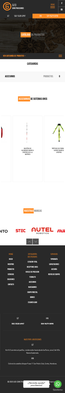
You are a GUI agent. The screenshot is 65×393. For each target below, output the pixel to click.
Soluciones (11, 279)
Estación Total (32, 262)
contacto (11, 284)
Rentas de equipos (54, 274)
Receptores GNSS (32, 267)
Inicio (11, 259)
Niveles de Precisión (32, 272)
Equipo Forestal (32, 292)
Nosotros (11, 264)
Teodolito (32, 277)
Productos (10, 269)
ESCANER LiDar (32, 302)
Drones (32, 297)
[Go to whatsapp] (58, 384)
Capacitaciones (54, 264)
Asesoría (54, 269)
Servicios (11, 274)
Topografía (54, 259)
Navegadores (32, 287)
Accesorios (32, 282)
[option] (21, 149)
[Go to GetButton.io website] (58, 390)
